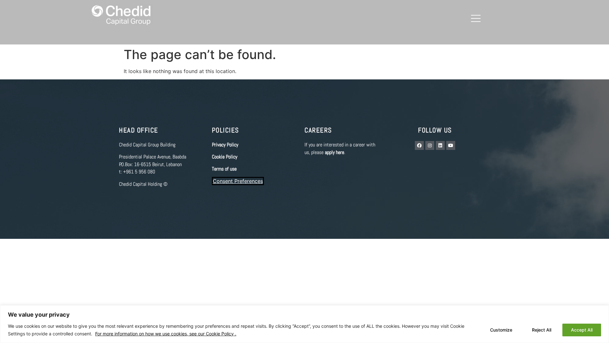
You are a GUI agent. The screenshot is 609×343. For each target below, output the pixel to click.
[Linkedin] (440, 145)
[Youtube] (450, 145)
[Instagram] (429, 145)
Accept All (582, 330)
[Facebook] (419, 145)
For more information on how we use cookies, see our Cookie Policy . (165, 333)
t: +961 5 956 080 (137, 171)
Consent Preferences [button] (238, 181)
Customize (501, 330)
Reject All (541, 330)
